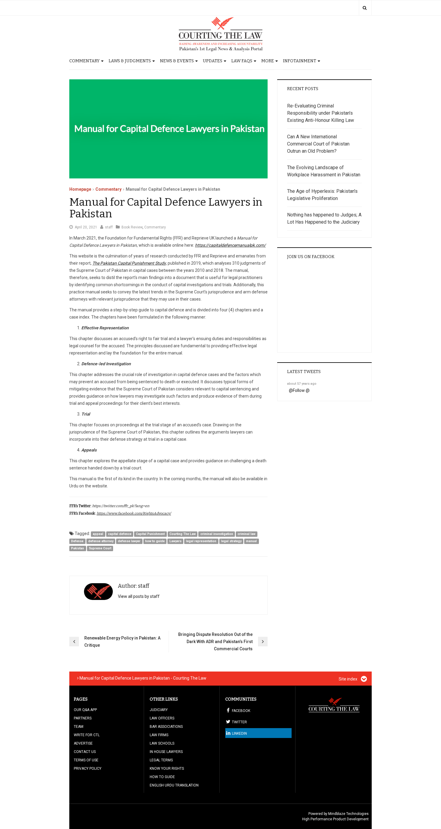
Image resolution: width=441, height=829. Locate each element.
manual (251, 541)
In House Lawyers (166, 752)
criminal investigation (216, 534)
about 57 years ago (301, 384)
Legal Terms (161, 760)
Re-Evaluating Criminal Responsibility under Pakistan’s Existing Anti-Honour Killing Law (320, 113)
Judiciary (159, 710)
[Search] (364, 7)
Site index (348, 679)
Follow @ (301, 390)
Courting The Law (183, 534)
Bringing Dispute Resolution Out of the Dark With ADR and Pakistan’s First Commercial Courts (215, 641)
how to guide (155, 541)
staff (109, 227)
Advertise (83, 743)
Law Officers (162, 718)
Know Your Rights (167, 768)
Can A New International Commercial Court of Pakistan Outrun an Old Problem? (318, 144)
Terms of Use (86, 760)
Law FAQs (241, 60)
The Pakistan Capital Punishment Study (129, 263)
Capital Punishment (150, 534)
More (267, 60)
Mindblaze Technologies (348, 814)
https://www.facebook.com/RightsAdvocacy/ (134, 513)
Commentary (84, 60)
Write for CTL (87, 735)
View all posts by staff (139, 596)
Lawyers (176, 541)
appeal (98, 534)
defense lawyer (129, 541)
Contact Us (85, 752)
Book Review (132, 227)
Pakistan (77, 548)
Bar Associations (166, 727)
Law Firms (159, 735)
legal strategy (231, 541)
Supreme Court (100, 548)
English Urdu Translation (174, 785)
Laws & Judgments (130, 60)
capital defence (119, 534)
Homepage (80, 189)
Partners (83, 718)
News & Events (177, 60)
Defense (77, 541)
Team (78, 727)
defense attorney (100, 541)
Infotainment (299, 60)
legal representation (201, 541)
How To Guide (162, 777)
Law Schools (162, 743)
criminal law (246, 534)
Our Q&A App (85, 710)
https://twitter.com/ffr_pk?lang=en (120, 506)
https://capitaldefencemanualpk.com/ (230, 245)
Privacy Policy (87, 768)
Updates (212, 60)
